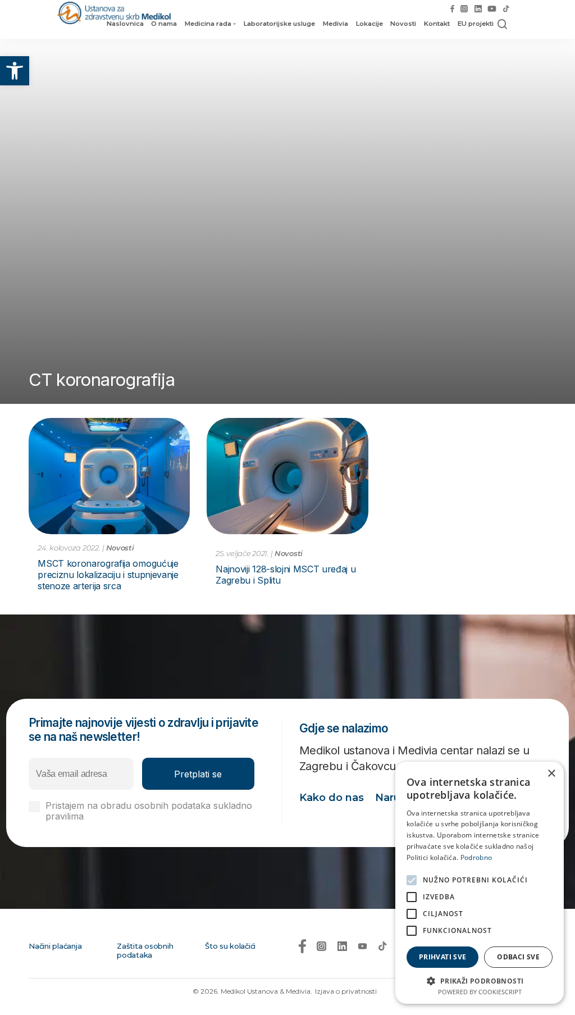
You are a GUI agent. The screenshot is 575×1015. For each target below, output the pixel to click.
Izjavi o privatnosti (125, 816)
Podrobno (476, 857)
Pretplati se (198, 774)
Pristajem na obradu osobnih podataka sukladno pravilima (148, 811)
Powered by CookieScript (480, 991)
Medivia (335, 24)
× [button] (551, 774)
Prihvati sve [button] (443, 957)
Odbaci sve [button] (518, 957)
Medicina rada (208, 24)
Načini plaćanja (55, 945)
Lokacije (369, 24)
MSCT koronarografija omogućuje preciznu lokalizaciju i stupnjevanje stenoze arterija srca (108, 574)
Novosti (403, 24)
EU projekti (476, 24)
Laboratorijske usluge (279, 24)
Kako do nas (331, 797)
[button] (14, 70)
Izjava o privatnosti (346, 991)
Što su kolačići (230, 945)
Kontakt (437, 24)
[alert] (479, 883)
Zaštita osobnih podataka (145, 950)
